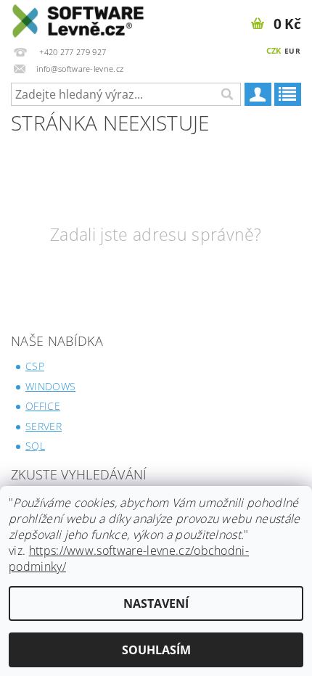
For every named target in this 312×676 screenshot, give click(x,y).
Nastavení (156, 603)
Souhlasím (156, 650)
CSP (34, 366)
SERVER (43, 426)
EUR (292, 51)
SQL (35, 446)
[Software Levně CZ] (78, 19)
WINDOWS (50, 386)
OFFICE (42, 406)
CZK (274, 50)
